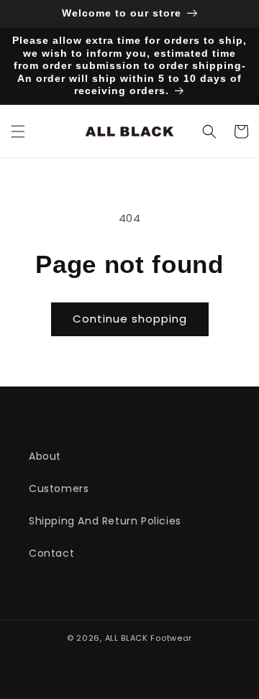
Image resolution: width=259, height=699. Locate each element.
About (45, 456)
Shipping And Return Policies (105, 521)
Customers (58, 488)
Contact (51, 553)
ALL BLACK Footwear (149, 638)
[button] (18, 131)
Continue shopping (130, 318)
